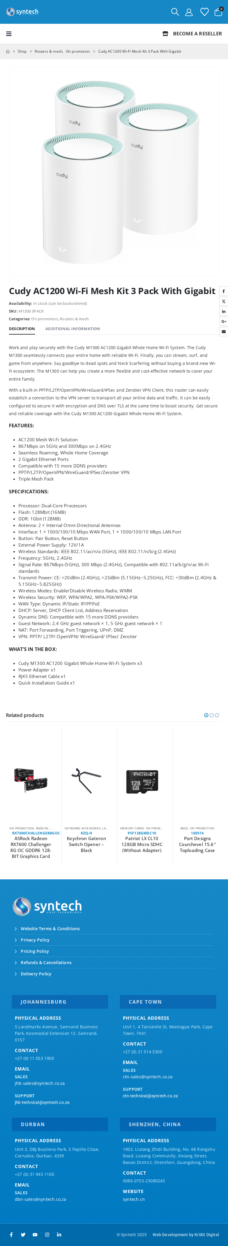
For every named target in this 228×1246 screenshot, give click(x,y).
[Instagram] (47, 1234)
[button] (175, 12)
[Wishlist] (204, 12)
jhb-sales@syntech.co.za (40, 1083)
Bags (184, 828)
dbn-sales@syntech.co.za (40, 1199)
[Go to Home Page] (8, 51)
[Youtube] (35, 1234)
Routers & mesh (74, 318)
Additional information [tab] (72, 328)
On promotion (44, 318)
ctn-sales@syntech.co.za (148, 1076)
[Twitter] (23, 1234)
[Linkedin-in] (59, 1234)
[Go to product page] (31, 781)
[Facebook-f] (11, 1234)
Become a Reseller (197, 33)
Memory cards (132, 828)
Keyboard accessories (82, 828)
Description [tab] (22, 328)
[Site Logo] (22, 11)
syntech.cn (134, 1199)
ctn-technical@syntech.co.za (150, 1095)
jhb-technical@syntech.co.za (42, 1102)
